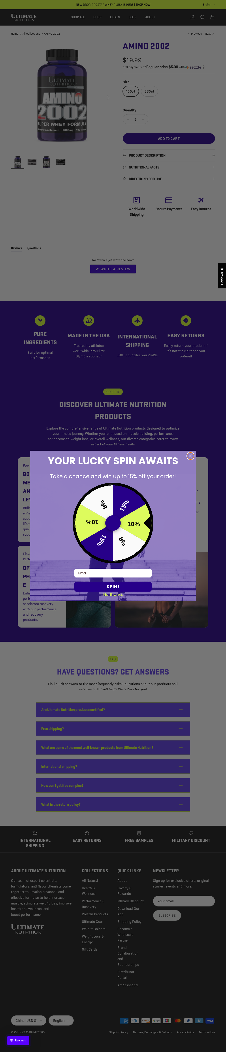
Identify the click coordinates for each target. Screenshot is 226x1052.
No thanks (113, 594)
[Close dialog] (190, 456)
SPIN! (113, 587)
